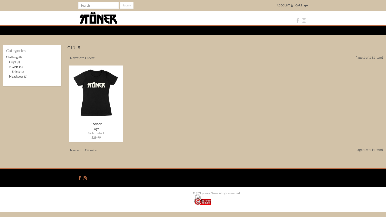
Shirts (18, 71)
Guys (14, 62)
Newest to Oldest (82, 58)
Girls (17, 67)
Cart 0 (301, 5)
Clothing (14, 57)
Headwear (18, 76)
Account (283, 5)
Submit (126, 5)
